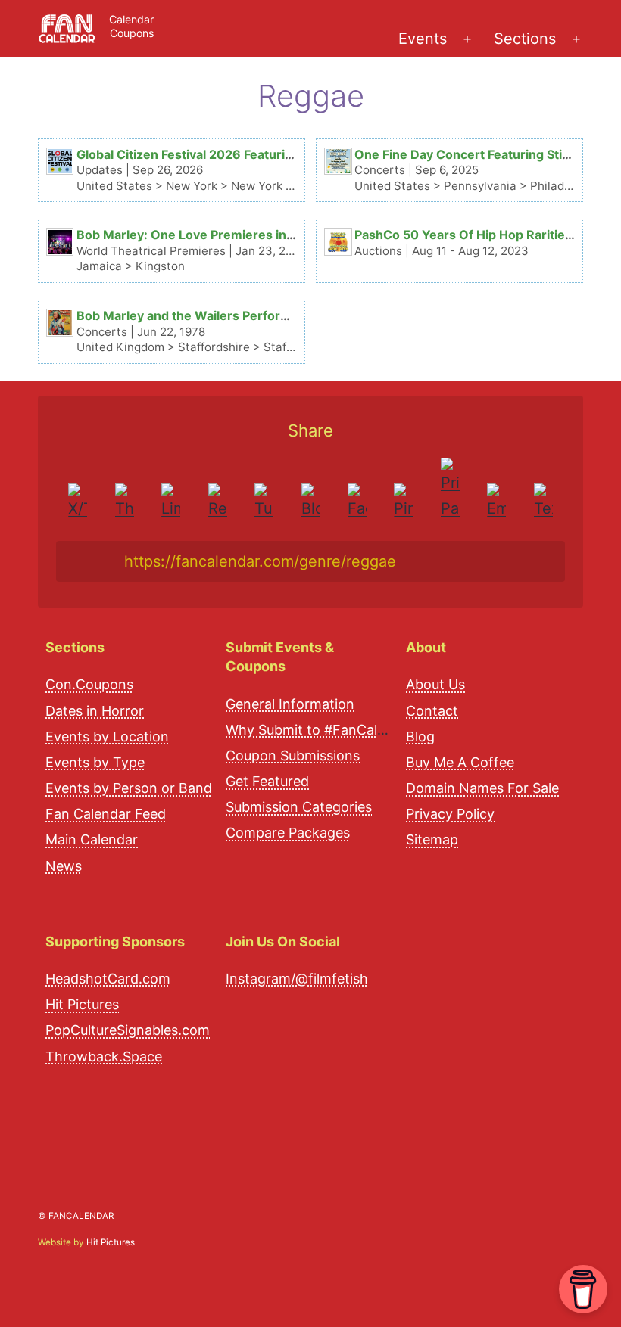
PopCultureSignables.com (127, 1030)
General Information (290, 704)
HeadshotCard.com (107, 979)
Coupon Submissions (293, 755)
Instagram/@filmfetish (297, 979)
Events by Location (107, 736)
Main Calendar (91, 839)
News (63, 866)
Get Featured (267, 781)
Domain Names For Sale (482, 788)
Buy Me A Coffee (460, 762)
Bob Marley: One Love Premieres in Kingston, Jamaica (237, 234)
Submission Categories (299, 807)
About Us (435, 684)
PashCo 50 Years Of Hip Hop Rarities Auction (487, 234)
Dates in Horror (94, 711)
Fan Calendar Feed (105, 814)
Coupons (132, 32)
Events (422, 39)
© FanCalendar (76, 1215)
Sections (525, 39)
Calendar (131, 19)
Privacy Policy (450, 814)
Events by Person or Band (128, 788)
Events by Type (95, 762)
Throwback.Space (103, 1056)
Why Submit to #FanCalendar (320, 730)
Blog (420, 736)
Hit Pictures (82, 1004)
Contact (432, 711)
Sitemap (432, 839)
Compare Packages (288, 833)
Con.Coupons (89, 684)
